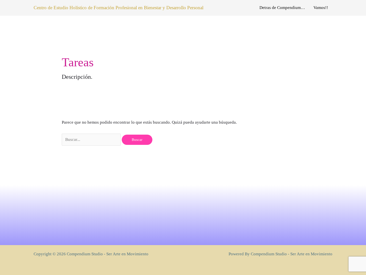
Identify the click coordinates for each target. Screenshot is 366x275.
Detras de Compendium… (282, 7)
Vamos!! (320, 7)
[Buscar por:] (92, 139)
